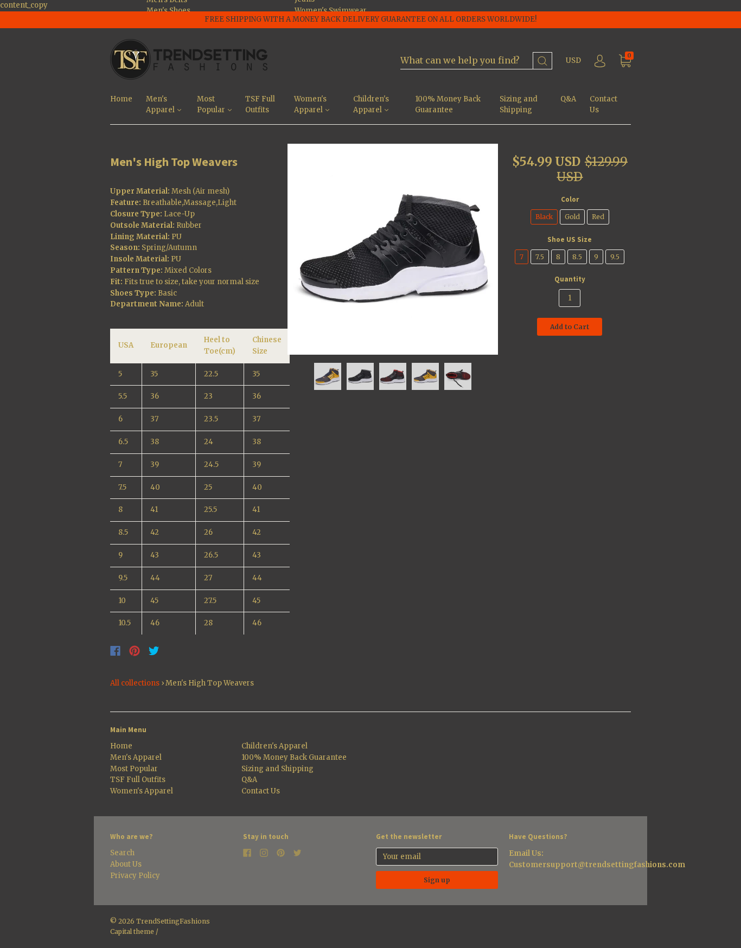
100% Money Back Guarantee (448, 104)
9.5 (614, 257)
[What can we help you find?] (476, 61)
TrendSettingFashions (173, 921)
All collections (134, 683)
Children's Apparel (371, 104)
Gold (572, 217)
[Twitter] (154, 650)
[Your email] (437, 857)
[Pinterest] (134, 650)
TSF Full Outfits (260, 104)
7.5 (539, 257)
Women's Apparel (310, 104)
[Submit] (542, 61)
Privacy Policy (135, 875)
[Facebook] (115, 650)
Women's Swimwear (331, 10)
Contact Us (603, 104)
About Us (126, 864)
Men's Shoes (168, 10)
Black (544, 217)
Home (121, 99)
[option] (393, 249)
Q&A (568, 99)
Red (598, 217)
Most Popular (212, 104)
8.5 (577, 257)
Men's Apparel (161, 104)
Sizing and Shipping (519, 104)
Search (122, 852)
